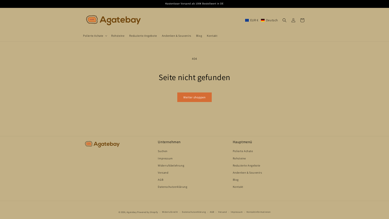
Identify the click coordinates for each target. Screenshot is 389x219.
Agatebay (132, 212)
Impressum (165, 158)
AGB (160, 179)
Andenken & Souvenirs (247, 172)
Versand (163, 172)
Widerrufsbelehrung (171, 165)
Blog (236, 179)
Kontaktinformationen (258, 211)
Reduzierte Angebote (246, 165)
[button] (95, 35)
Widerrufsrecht (170, 211)
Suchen (163, 151)
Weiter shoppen (194, 97)
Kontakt (238, 187)
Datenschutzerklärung (172, 187)
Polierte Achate (243, 151)
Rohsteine (239, 158)
